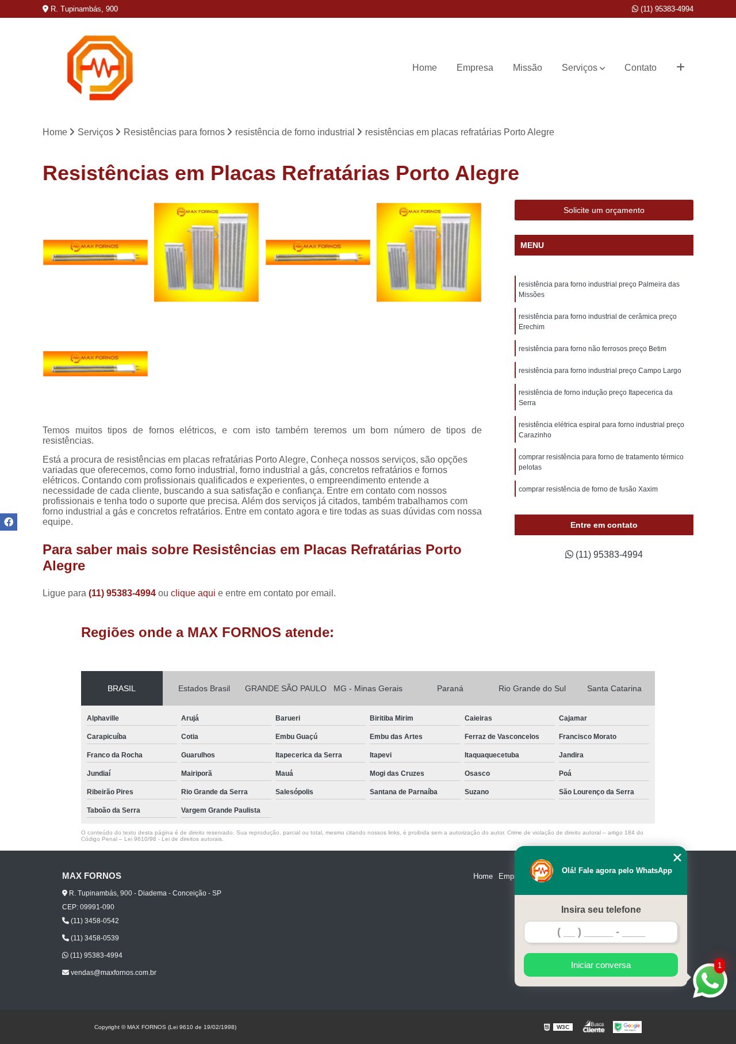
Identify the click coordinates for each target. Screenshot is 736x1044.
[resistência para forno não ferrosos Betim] (95, 364)
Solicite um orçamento (604, 210)
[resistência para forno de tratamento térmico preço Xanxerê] (318, 253)
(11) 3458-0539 (94, 938)
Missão (527, 68)
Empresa (475, 68)
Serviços (579, 68)
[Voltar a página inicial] (100, 68)
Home (424, 68)
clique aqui (193, 593)
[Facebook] (8, 522)
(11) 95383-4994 (665, 9)
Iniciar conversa (601, 965)
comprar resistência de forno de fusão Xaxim (588, 489)
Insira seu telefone (601, 910)
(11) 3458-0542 (94, 921)
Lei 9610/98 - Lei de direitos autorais (173, 839)
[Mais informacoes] (680, 67)
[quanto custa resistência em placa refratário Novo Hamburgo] (95, 253)
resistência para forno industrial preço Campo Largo (600, 371)
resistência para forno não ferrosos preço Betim (593, 349)
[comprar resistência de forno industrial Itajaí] (207, 253)
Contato (640, 68)
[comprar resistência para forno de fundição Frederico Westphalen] (429, 253)
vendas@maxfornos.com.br (112, 973)
